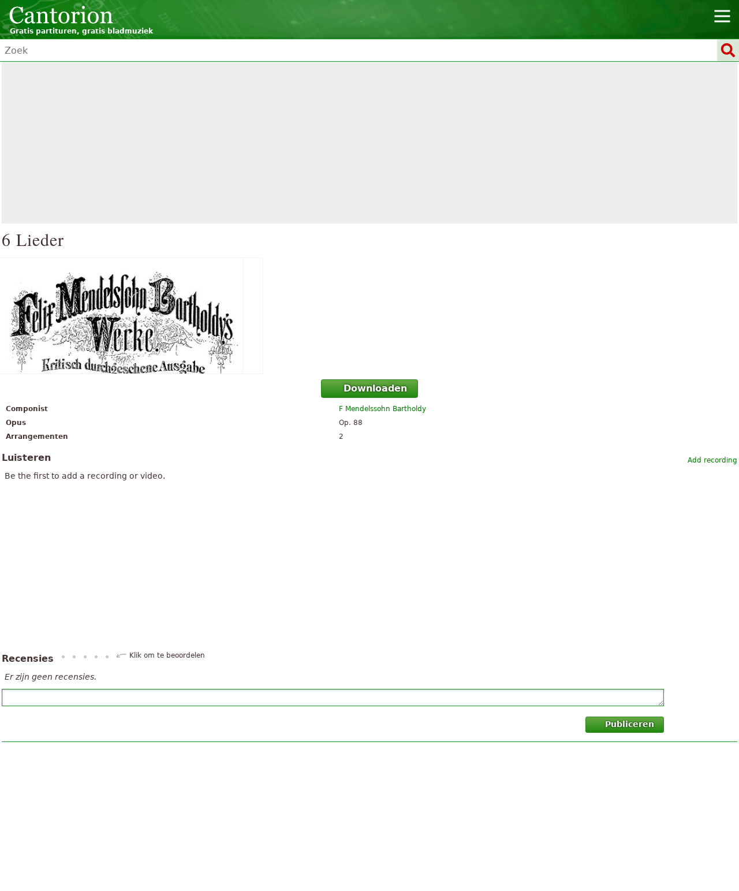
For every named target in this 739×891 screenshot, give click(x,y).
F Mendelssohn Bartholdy (382, 409)
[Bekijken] (369, 316)
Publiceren (629, 724)
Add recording (712, 460)
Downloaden (375, 388)
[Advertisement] (369, 142)
